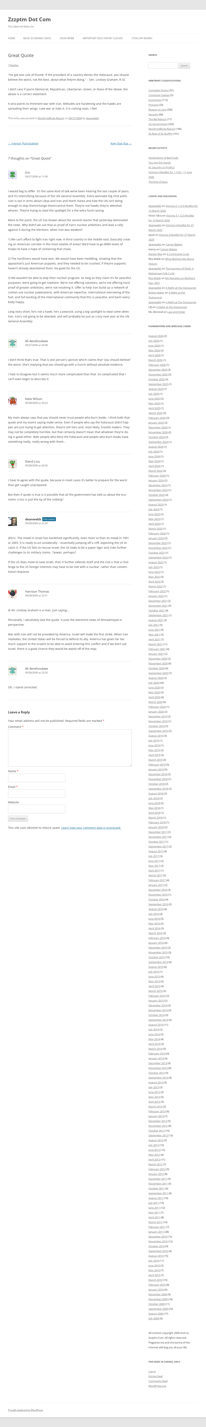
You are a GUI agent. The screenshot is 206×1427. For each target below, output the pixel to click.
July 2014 (153, 1029)
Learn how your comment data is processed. (91, 828)
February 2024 (157, 475)
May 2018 (154, 808)
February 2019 (157, 764)
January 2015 (156, 1000)
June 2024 (154, 456)
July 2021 (153, 625)
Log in (152, 1371)
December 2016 (157, 890)
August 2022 (155, 562)
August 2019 (155, 735)
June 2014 (154, 1034)
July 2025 (153, 394)
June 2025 (154, 398)
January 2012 (156, 1174)
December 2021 (157, 601)
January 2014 (156, 1058)
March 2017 (155, 875)
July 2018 (153, 798)
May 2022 (154, 577)
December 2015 (157, 947)
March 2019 (155, 760)
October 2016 (156, 899)
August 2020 (155, 678)
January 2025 (156, 422)
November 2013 (158, 1068)
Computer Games (159, 95)
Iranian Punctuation (23, 143)
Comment (16, 727)
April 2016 (154, 928)
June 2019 (154, 745)
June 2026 (154, 345)
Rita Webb (154, 278)
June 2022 (154, 572)
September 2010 (158, 1251)
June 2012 (154, 1150)
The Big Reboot (157, 119)
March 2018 (155, 817)
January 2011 (156, 1232)
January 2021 (156, 654)
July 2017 (153, 856)
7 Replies (13, 65)
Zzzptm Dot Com (29, 19)
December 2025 (157, 369)
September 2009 (158, 1309)
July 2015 (153, 971)
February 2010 (157, 1285)
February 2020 (157, 707)
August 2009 (155, 1313)
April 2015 (154, 986)
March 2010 (155, 1280)
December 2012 (157, 1121)
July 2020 (153, 683)
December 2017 (157, 832)
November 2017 (158, 837)
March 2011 (155, 1222)
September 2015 (158, 962)
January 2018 (156, 827)
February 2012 (157, 1169)
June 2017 (154, 861)
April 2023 (154, 524)
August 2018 (155, 793)
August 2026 (155, 336)
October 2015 (156, 957)
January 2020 (156, 711)
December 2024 (157, 427)
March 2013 (155, 1106)
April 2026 (154, 355)
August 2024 (155, 447)
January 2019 (156, 769)
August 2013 (155, 1082)
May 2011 (154, 1212)
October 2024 (156, 437)
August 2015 (155, 967)
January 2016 (156, 943)
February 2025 (157, 418)
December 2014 (157, 1005)
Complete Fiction (158, 90)
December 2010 (157, 1236)
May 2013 (154, 1097)
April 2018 (154, 813)
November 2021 (158, 605)
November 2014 (158, 1010)
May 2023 (154, 519)
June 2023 (154, 514)
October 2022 (156, 552)
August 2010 (155, 1256)
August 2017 (155, 851)
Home (11, 38)
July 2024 (153, 451)
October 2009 (156, 1304)
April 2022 (154, 581)
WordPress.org (157, 1386)
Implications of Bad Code (163, 158)
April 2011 (154, 1217)
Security (153, 114)
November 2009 (158, 1299)
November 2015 (158, 952)
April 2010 (154, 1275)
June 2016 (154, 918)
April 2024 (154, 466)
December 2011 (157, 1179)
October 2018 (156, 784)
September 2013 (158, 1077)
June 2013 (154, 1092)
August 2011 (155, 1198)
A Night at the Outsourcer (181, 288)
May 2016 (154, 923)
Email (13, 787)
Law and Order (176, 312)
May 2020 (154, 692)
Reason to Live (157, 109)
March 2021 (155, 644)
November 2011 (158, 1183)
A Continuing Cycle (178, 254)
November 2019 (158, 721)
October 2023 (156, 495)
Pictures (153, 105)
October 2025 (156, 379)
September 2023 (158, 499)
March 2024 (155, 471)
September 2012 (158, 1135)
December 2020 (157, 658)
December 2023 (157, 485)
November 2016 (158, 894)
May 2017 (154, 866)
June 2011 (154, 1207)
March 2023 (155, 528)
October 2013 (156, 1073)
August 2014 (155, 1024)
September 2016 (158, 904)
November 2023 (158, 490)
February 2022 (157, 591)
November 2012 (158, 1126)
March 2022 (155, 586)
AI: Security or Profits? (161, 167)
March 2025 (155, 413)
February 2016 (157, 938)
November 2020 (158, 663)
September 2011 (158, 1193)
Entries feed (155, 1376)
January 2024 (156, 480)
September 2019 (158, 731)
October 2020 (156, 668)
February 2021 (157, 649)
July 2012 (153, 1145)
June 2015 (154, 976)
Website (13, 802)
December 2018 (157, 774)
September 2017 (158, 846)
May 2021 (154, 634)
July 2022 (153, 567)
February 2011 (157, 1227)
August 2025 (155, 389)
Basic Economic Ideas (37, 38)
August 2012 (155, 1140)
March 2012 (155, 1164)
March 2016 (155, 933)
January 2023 (156, 538)
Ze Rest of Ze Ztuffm (160, 133)
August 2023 (155, 504)
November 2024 (158, 432)
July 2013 (153, 1087)
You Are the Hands (159, 162)
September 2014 (158, 1020)
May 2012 (154, 1154)
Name (13, 771)
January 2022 (156, 596)
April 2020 (154, 697)
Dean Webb (67, 38)
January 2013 (156, 1116)
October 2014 (156, 1015)
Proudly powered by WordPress (25, 1410)
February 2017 (157, 880)
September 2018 (158, 788)
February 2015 (157, 996)
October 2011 (156, 1188)
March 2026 (155, 360)
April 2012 (154, 1159)
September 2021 (158, 615)
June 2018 (154, 803)
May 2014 (154, 1039)
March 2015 (155, 991)
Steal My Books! (142, 38)
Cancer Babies (174, 244)
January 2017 (156, 885)
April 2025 (154, 408)
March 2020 (155, 702)
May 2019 (154, 750)
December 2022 (157, 543)
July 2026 (153, 341)
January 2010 (156, 1289)
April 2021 (154, 639)
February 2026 (157, 365)
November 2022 (158, 548)
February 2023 (157, 533)
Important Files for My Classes (103, 38)
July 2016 (153, 914)
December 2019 (157, 716)
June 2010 (154, 1265)
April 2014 (154, 1044)
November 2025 (158, 374)
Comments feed (158, 1381)
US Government (158, 124)
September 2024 (158, 442)
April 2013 (154, 1102)
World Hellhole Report (51, 118)
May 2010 (154, 1270)
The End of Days (158, 182)
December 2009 (157, 1294)
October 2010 (156, 1246)
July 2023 (153, 509)
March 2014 (155, 1049)
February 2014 (157, 1053)
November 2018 (158, 779)
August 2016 (155, 909)
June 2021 (154, 630)
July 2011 (153, 1203)
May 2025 (154, 403)
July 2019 (153, 740)
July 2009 (153, 1318)
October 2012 (156, 1130)
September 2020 (158, 673)
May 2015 (154, 981)
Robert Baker (156, 292)
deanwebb (92, 118)
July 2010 (153, 1260)
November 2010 (158, 1241)
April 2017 (154, 870)
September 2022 (158, 557)
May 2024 (154, 461)
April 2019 (154, 755)
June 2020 (154, 687)
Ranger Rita (155, 254)
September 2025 (158, 384)
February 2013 (157, 1111)
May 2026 (154, 350)
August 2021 (155, 620)
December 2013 (157, 1063)
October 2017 (156, 841)
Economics (154, 100)
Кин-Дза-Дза (121, 143)
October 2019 (156, 726)
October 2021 (156, 610)
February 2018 (157, 822)
